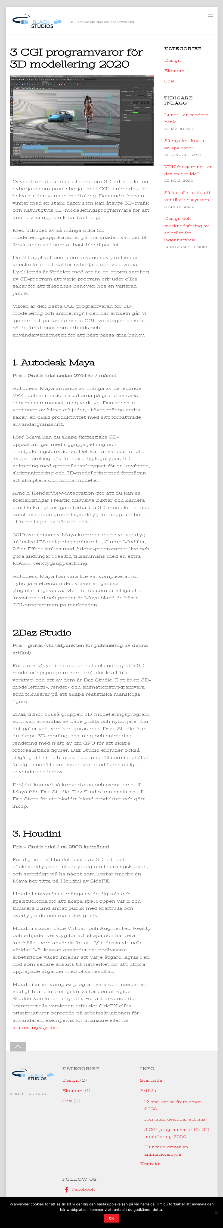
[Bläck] (37, 28)
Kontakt (150, 1164)
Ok (111, 1218)
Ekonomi (175, 71)
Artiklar (149, 1090)
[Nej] (216, 1212)
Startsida (151, 1080)
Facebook (82, 1189)
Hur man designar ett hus (175, 1119)
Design (172, 60)
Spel (169, 81)
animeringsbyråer (35, 1027)
